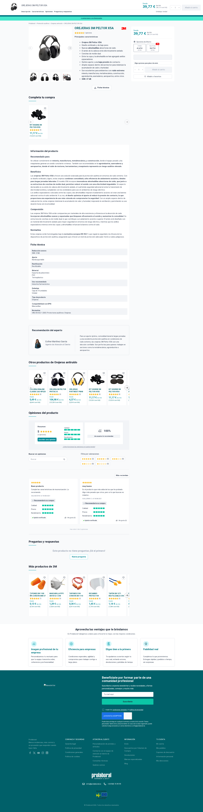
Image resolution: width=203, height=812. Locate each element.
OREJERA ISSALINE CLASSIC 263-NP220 (38, 390)
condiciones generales (120, 710)
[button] (33, 77)
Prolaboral (32, 23)
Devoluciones (129, 755)
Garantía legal (70, 744)
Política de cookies (72, 756)
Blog (126, 764)
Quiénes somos (99, 765)
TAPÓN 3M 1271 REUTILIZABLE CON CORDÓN (116, 595)
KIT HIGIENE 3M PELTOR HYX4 (115, 390)
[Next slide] (70, 48)
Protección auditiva (43, 23)
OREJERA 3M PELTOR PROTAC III (57, 390)
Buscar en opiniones (37, 454)
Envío (126, 744)
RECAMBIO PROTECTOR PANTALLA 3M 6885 (96, 595)
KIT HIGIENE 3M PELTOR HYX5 (36, 126)
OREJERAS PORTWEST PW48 (76, 390)
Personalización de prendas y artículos (104, 745)
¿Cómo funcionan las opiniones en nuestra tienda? (79, 447)
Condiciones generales (74, 752)
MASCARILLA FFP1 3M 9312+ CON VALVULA (56, 595)
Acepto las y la (124, 710)
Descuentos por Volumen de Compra (135, 749)
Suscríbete (128, 701)
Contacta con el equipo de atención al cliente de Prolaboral (103, 754)
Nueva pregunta (79, 557)
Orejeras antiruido (56, 23)
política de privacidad (136, 710)
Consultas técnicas (100, 761)
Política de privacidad (73, 748)
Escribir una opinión (47, 439)
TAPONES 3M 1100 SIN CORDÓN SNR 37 (38, 595)
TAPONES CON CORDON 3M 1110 (76, 595)
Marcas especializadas (133, 759)
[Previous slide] (30, 48)
